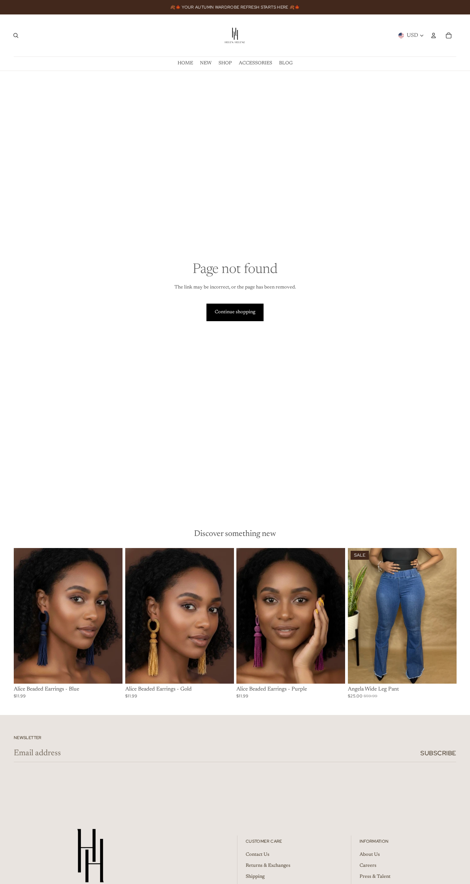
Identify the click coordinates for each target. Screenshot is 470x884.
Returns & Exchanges (268, 865)
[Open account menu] (433, 35)
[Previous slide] (24, 615)
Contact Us (257, 854)
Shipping (255, 876)
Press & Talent (375, 876)
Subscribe (438, 753)
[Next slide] (112, 615)
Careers (368, 865)
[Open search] (15, 35)
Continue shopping (235, 312)
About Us (370, 854)
